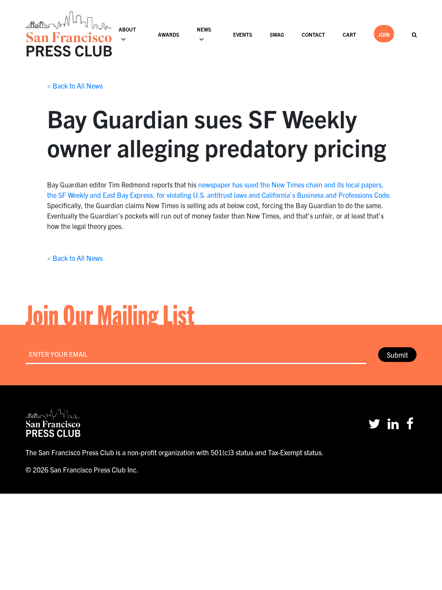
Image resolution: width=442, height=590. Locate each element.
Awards (168, 34)
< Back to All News (75, 85)
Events (242, 34)
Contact (313, 34)
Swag (277, 34)
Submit (397, 354)
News (204, 29)
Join (384, 34)
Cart (349, 34)
